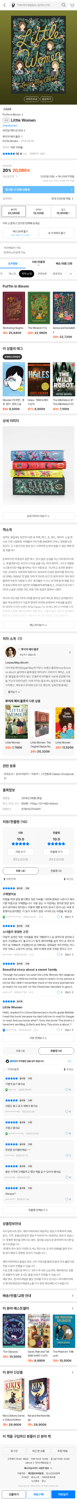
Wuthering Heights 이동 (14, 315)
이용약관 (21, 1473)
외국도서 (8, 774)
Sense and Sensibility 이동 (64, 315)
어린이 (35, 774)
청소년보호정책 (53, 1473)
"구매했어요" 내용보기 (38, 902)
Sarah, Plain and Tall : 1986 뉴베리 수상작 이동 (39, 1338)
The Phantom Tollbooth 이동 (64, 1338)
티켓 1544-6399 (39, 1458)
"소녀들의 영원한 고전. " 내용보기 (38, 940)
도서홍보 (35, 1481)
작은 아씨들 (17, 147)
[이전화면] (4, 5)
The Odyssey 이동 (14, 1338)
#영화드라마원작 (12, 356)
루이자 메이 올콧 (11, 136)
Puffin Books (10, 141)
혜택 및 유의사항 (20, 859)
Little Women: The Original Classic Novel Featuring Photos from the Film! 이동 (41, 731)
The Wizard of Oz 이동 (39, 315)
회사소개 (35, 1477)
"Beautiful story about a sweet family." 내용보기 (38, 978)
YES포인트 (8, 176)
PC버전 (25, 1477)
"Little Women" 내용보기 (38, 1015)
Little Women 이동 (16, 729)
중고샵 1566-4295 (60, 1458)
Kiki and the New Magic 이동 (39, 1402)
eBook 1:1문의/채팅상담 (37, 1462)
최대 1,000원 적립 (61, 198)
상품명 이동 (14, 386)
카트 (72, 5)
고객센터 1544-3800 (17, 1458)
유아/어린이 (22, 774)
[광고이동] (63, 5)
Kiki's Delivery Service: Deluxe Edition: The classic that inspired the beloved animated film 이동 (14, 1402)
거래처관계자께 (48, 1477)
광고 (44, 1481)
